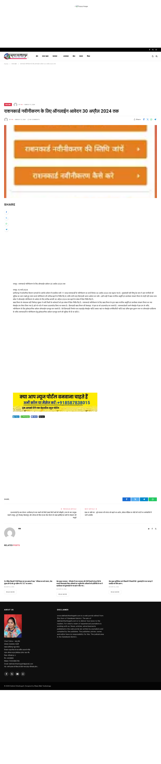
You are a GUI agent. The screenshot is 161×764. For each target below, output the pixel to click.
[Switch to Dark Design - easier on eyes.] (152, 56)
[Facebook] (6, 212)
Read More (10, 592)
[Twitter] (6, 218)
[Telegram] (6, 229)
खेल (74, 56)
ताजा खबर (45, 56)
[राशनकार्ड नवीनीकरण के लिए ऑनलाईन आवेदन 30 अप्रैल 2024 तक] (80, 161)
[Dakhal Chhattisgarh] (17, 56)
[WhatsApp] (6, 223)
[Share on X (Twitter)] (147, 119)
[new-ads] (55, 411)
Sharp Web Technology (42, 686)
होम (37, 56)
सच (22, 104)
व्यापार (81, 56)
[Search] (156, 56)
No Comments (35, 119)
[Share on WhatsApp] (151, 119)
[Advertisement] (80, 27)
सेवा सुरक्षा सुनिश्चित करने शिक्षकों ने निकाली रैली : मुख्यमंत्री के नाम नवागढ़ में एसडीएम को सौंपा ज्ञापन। (130, 582)
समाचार (55, 56)
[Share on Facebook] (144, 119)
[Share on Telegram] (155, 119)
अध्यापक (66, 56)
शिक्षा (88, 56)
